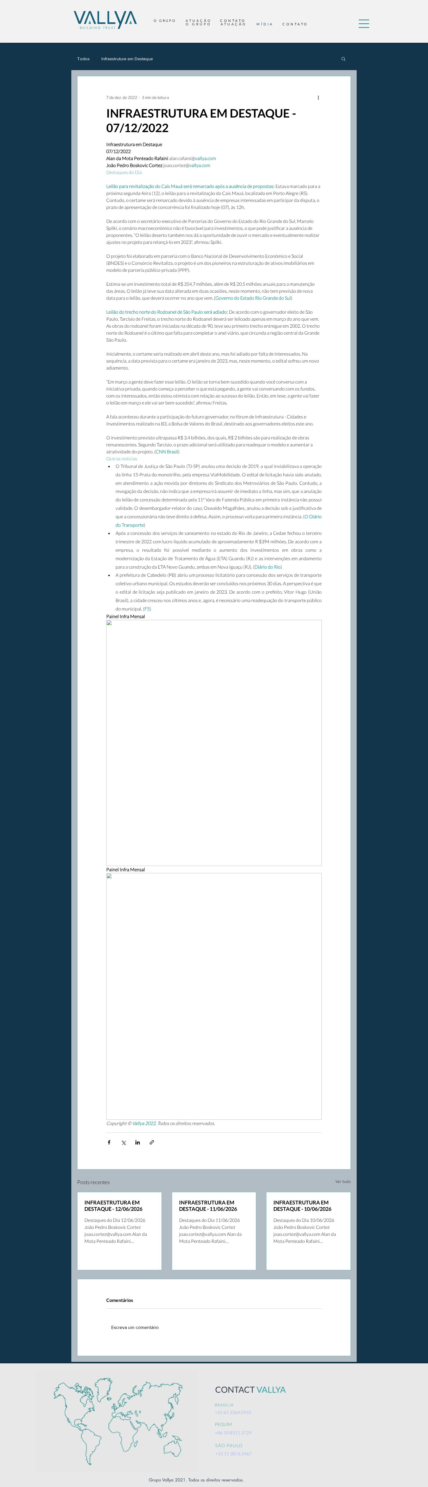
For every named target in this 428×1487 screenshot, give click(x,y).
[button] (364, 23)
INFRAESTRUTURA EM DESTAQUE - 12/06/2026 (113, 1205)
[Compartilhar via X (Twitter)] (123, 1142)
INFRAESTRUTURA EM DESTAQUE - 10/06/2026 (302, 1205)
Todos (83, 58)
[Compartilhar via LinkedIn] (137, 1142)
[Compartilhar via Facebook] (109, 1142)
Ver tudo (343, 1181)
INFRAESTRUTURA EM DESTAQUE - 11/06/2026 (208, 1205)
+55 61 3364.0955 (233, 1412)
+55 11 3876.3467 (233, 1453)
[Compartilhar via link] (152, 1142)
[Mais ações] (318, 97)
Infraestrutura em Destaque (127, 58)
